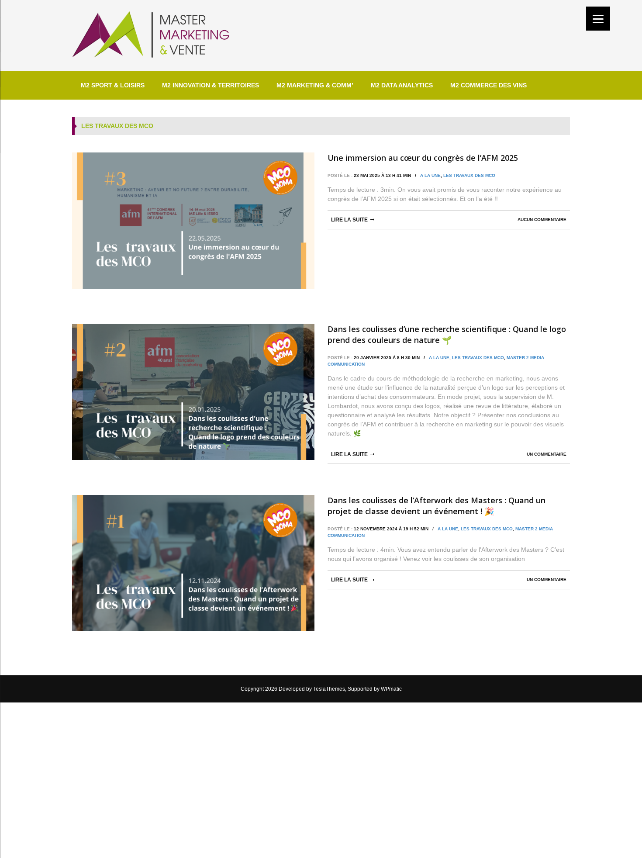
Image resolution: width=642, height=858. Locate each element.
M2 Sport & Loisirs (113, 85)
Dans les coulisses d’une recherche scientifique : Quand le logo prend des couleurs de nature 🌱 (447, 334)
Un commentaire (546, 454)
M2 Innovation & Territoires (210, 85)
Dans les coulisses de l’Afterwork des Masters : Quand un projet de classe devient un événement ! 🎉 (436, 505)
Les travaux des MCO (469, 175)
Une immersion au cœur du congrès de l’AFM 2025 (423, 157)
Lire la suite (349, 220)
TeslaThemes (329, 689)
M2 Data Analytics (402, 85)
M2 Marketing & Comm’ (314, 85)
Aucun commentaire (542, 219)
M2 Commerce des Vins (488, 85)
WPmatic (391, 689)
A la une (430, 175)
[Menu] (598, 19)
